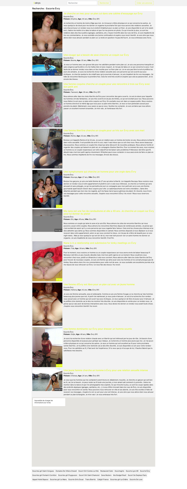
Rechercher (104, 3)
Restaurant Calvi (106, 471)
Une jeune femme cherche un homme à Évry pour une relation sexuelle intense (106, 370)
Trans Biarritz (90, 479)
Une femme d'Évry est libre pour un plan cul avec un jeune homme (99, 284)
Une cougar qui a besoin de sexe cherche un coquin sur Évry (96, 55)
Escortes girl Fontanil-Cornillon (44, 475)
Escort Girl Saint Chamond (89, 475)
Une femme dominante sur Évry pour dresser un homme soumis (98, 328)
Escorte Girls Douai (76, 479)
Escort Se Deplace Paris (137, 475)
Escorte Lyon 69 (132, 471)
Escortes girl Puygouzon (67, 475)
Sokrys (36, 3)
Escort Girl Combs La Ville (89, 471)
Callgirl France (103, 479)
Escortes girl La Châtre (119, 479)
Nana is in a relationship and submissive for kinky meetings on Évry (100, 243)
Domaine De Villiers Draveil (66, 471)
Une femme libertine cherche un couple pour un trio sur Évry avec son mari (104, 130)
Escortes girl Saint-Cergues (43, 471)
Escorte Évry (145, 471)
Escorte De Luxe (136, 479)
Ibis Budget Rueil (119, 475)
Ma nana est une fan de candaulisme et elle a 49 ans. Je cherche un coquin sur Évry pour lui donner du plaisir (109, 212)
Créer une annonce (144, 3)
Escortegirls (119, 471)
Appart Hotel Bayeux (40, 479)
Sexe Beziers (106, 475)
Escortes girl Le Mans (58, 479)
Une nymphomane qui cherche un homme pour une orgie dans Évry (100, 171)
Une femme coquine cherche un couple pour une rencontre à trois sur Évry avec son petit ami (107, 85)
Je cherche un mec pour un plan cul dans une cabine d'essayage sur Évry (103, 13)
